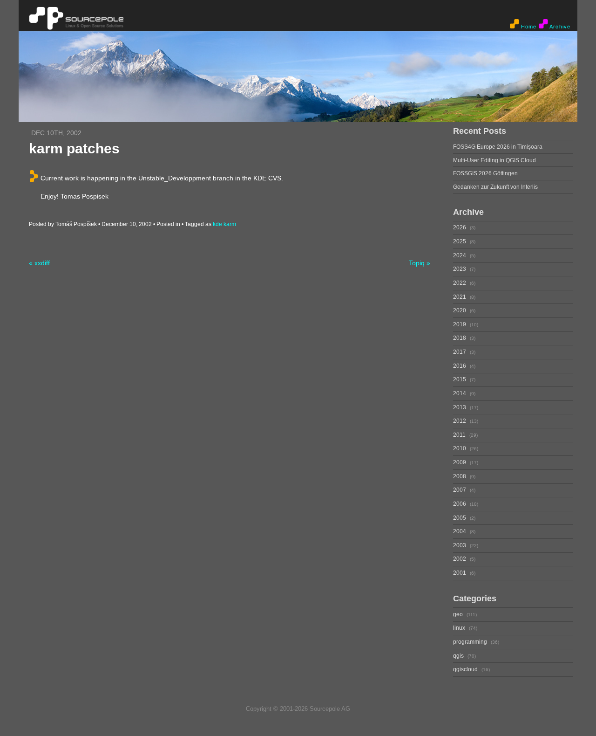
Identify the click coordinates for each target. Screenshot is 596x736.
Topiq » (419, 263)
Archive (559, 26)
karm (230, 224)
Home (528, 26)
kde (217, 224)
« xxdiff (39, 263)
